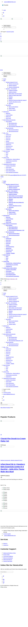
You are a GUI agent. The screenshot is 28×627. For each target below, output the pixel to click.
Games (7, 141)
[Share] (19, 2)
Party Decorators (10, 169)
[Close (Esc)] (22, 2)
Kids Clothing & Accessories (9, 120)
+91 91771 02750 (10, 32)
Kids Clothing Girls (13, 125)
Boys (7, 153)
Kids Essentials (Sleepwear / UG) (16, 126)
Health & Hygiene (12, 92)
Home (4, 79)
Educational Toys (10, 143)
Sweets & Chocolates (10, 166)
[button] (3, 29)
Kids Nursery (6, 112)
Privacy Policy (6, 555)
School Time (6, 157)
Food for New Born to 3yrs (15, 102)
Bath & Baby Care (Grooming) (15, 94)
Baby (4, 80)
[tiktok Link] (3, 583)
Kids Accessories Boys (14, 130)
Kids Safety (8, 105)
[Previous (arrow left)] (3, 314)
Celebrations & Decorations (9, 164)
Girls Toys (8, 138)
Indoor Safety (12, 108)
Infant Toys (8, 135)
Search (5, 76)
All (1, 435)
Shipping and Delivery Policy (9, 553)
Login (4, 10)
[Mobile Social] (3, 397)
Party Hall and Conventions (12, 172)
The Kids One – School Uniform (13, 159)
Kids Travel (8, 118)
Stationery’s (8, 162)
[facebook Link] (3, 576)
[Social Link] (3, 13)
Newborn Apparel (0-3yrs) (12, 82)
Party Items (8, 167)
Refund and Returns (7, 559)
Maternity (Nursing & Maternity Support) (18, 100)
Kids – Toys (5, 133)
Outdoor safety (12, 110)
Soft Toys (8, 139)
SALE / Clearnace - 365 (12, 279)
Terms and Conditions (8, 556)
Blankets (11, 97)
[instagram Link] (3, 581)
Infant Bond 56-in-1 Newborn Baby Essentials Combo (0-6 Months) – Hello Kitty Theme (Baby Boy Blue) (13, 468)
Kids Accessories (9, 128)
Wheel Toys (8, 144)
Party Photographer (10, 171)
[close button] (1, 403)
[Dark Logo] (6, 19)
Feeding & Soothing (13, 90)
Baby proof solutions (13, 107)
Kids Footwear (6, 151)
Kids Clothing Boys (13, 123)
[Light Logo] (17, 19)
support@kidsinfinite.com (16, 175)
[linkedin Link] (3, 579)
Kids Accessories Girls (13, 131)
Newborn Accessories (13, 84)
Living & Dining (9, 115)
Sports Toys (8, 148)
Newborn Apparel (13, 85)
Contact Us (5, 545)
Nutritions (11, 103)
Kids (7, 156)
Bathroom (8, 117)
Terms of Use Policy (7, 561)
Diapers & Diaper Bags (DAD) (15, 95)
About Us (5, 543)
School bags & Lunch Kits (11, 161)
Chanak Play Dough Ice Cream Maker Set (13, 440)
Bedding (10, 98)
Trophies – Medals (10, 149)
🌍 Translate (5, 5)
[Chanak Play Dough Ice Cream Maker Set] (7, 421)
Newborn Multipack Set (14, 87)
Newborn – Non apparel (11, 89)
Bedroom (8, 113)
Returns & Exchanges (8, 558)
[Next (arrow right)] (25, 314)
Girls (7, 154)
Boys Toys (8, 136)
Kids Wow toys (9, 146)
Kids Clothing (9, 121)
